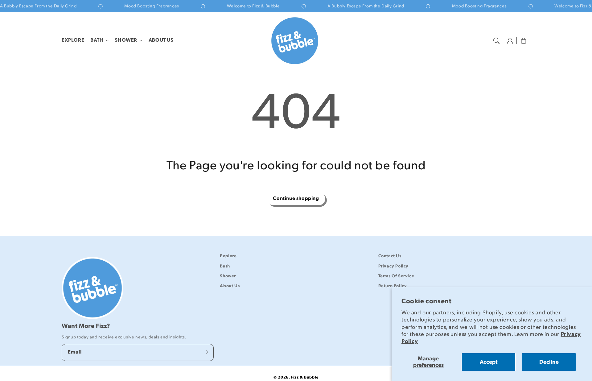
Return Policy (392, 285)
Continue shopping (296, 198)
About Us (230, 285)
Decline (549, 362)
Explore (228, 256)
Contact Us (389, 256)
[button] (496, 41)
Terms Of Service (396, 276)
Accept (488, 362)
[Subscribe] (207, 352)
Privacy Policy (393, 266)
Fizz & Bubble (305, 377)
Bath (96, 40)
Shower (126, 40)
